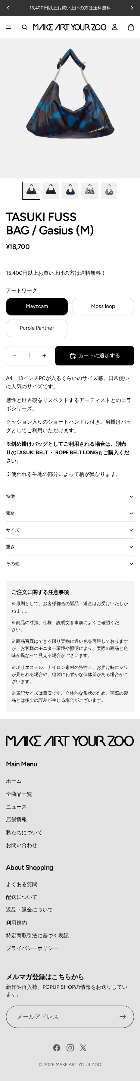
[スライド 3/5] (70, 191)
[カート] (131, 27)
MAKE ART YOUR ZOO (78, 1064)
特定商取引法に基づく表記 (37, 935)
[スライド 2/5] (51, 191)
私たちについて (24, 832)
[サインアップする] (123, 1017)
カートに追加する (99, 355)
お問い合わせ (21, 845)
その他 (12, 563)
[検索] (24, 27)
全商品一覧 (19, 794)
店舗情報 (16, 819)
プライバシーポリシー (32, 948)
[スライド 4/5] (89, 191)
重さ (10, 546)
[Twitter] (83, 1047)
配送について (21, 897)
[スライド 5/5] (109, 191)
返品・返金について (29, 910)
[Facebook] (56, 1047)
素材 (10, 513)
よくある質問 (21, 884)
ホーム (14, 781)
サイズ (12, 530)
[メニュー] (8, 27)
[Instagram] (70, 1047)
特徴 (10, 496)
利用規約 (16, 923)
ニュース (16, 807)
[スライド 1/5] (31, 191)
